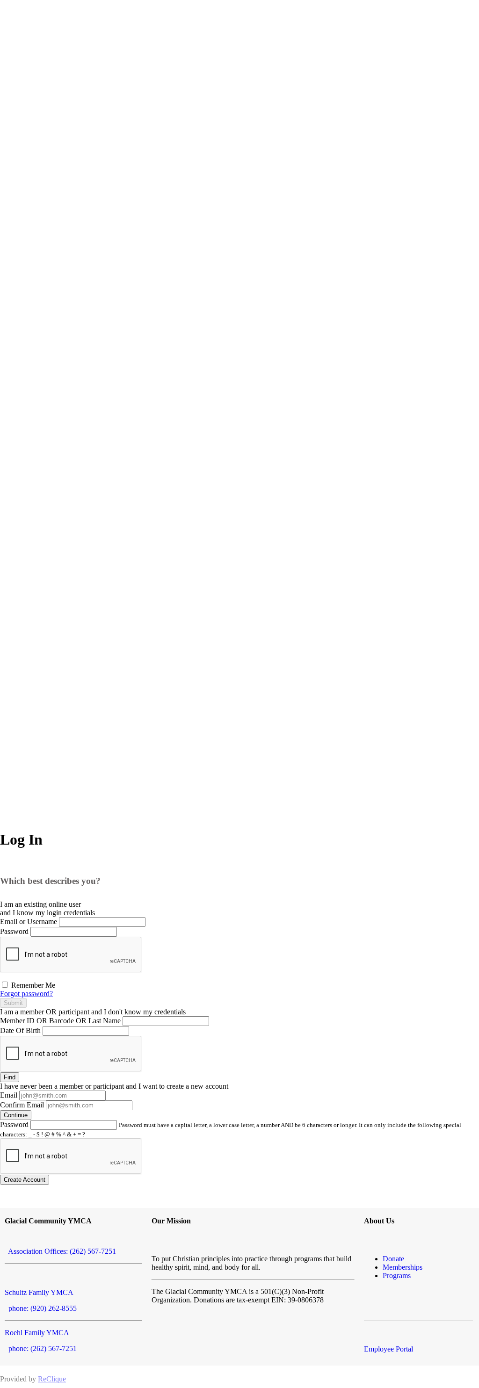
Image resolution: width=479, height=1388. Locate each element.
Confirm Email (22, 1105)
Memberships (402, 1267)
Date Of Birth (20, 1030)
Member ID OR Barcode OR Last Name (60, 1021)
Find (9, 1077)
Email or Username (28, 921)
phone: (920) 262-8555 (41, 1308)
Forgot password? (26, 994)
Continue (16, 1115)
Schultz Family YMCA (39, 1292)
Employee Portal (388, 1349)
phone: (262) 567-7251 (41, 1348)
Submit (13, 1002)
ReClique (52, 1379)
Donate (393, 1259)
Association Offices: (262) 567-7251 (60, 1251)
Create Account (24, 1179)
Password (14, 931)
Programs (397, 1276)
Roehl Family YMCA (37, 1333)
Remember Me (32, 985)
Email (8, 1095)
